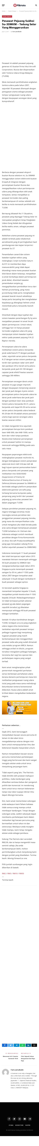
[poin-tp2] (19, 714)
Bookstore (19, 1125)
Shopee (27, 1125)
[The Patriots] (19, 5)
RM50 (21, 873)
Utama (11, 1125)
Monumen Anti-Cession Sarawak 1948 (10, 1057)
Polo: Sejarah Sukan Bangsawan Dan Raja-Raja (28, 1058)
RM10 (15, 873)
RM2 (4, 873)
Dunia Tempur (7, 16)
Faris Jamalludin (17, 31)
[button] (3, 5)
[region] (19, 137)
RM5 (9, 873)
